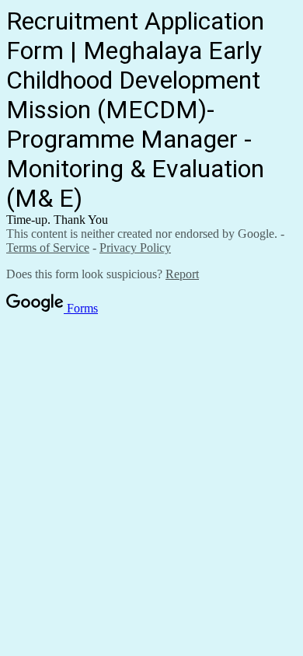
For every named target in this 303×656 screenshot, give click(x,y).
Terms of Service (47, 247)
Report (182, 274)
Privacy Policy (135, 247)
